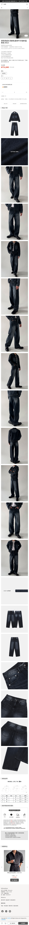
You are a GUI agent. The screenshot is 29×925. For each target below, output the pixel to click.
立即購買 (23, 923)
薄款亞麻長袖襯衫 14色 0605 (14, 872)
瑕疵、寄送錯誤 (4, 905)
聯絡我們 (8, 900)
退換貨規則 (15, 905)
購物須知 (11, 905)
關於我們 (3, 900)
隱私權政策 (12, 900)
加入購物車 (12, 923)
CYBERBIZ (3, 919)
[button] (27, 867)
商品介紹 (5, 103)
